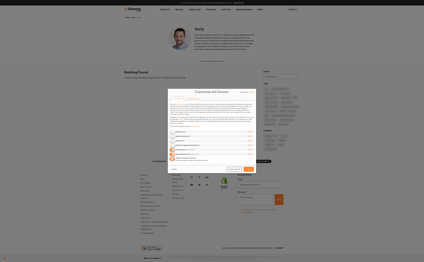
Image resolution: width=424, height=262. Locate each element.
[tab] (178, 99)
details (251, 132)
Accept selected (234, 169)
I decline (174, 169)
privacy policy (195, 126)
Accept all (248, 169)
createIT (251, 92)
